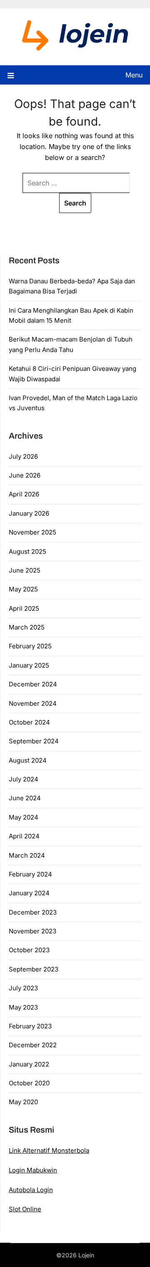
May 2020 (23, 1102)
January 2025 (29, 665)
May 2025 (23, 589)
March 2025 (27, 627)
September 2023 (33, 969)
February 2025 (30, 646)
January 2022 (29, 1064)
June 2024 (25, 798)
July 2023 (23, 988)
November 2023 (32, 931)
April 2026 (24, 494)
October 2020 (29, 1083)
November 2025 (32, 532)
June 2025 (24, 570)
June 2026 (24, 475)
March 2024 (27, 855)
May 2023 (23, 1007)
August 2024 (28, 760)
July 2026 (23, 456)
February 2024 (30, 874)
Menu (133, 75)
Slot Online (25, 1209)
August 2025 (27, 551)
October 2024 (29, 722)
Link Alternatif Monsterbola (49, 1150)
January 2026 (29, 513)
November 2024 (33, 703)
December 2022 (33, 1045)
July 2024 (23, 779)
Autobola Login (31, 1190)
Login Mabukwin (33, 1170)
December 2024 (33, 684)
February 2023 (30, 1026)
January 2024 (29, 893)
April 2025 (24, 608)
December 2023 (33, 912)
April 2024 (24, 836)
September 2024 (34, 741)
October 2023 (29, 950)
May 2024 (23, 817)
